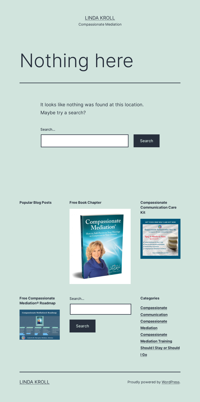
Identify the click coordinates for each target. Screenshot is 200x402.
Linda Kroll (100, 18)
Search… (47, 129)
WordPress (170, 382)
